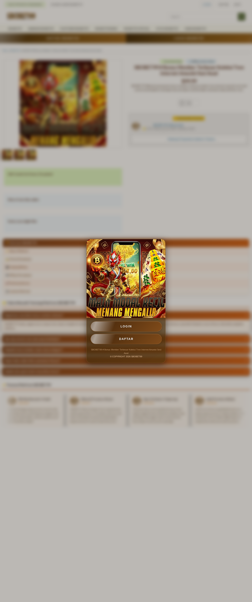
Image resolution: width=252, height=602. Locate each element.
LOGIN (126, 326)
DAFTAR (126, 339)
